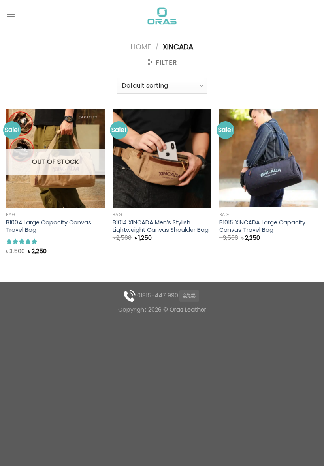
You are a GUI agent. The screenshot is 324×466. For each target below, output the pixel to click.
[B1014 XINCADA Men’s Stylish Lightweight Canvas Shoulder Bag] (162, 158)
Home (141, 47)
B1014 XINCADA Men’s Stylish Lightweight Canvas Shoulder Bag (161, 226)
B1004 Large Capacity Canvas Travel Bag (48, 226)
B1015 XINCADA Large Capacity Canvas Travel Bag (262, 226)
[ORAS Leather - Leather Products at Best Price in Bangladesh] (162, 16)
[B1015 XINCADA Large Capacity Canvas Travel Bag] (268, 158)
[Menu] (10, 16)
